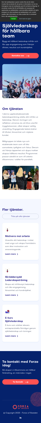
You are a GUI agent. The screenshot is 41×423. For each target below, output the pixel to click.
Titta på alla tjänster (20, 216)
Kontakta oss (20, 56)
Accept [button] (13, 19)
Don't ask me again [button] (25, 19)
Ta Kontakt (20, 382)
